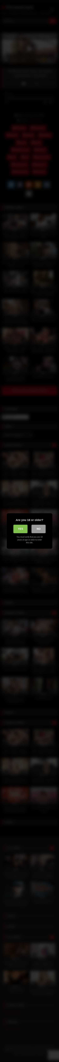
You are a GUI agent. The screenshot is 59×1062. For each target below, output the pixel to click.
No (38, 529)
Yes (20, 529)
